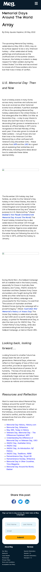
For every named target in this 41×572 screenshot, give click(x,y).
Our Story (5, 551)
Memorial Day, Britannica (17, 427)
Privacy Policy (6, 560)
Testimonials (5, 558)
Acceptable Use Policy (8, 564)
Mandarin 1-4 (28, 558)
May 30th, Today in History (18, 430)
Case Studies (6, 555)
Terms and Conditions (8, 562)
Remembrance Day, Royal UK (19, 456)
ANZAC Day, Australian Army (19, 443)
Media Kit (5, 553)
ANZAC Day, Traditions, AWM (19, 454)
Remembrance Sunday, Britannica (21, 459)
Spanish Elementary (29, 551)
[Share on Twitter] (20, 501)
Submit (20, 537)
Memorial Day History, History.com (21, 425)
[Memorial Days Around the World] (14, 501)
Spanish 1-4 (27, 553)
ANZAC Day (12, 446)
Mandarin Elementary (30, 555)
